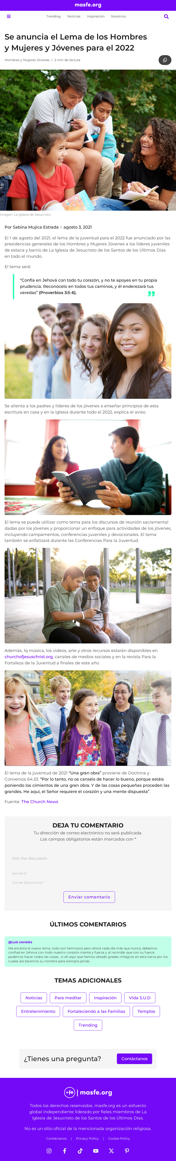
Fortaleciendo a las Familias (96, 1011)
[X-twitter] (111, 1150)
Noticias (73, 16)
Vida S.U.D (140, 997)
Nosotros (118, 16)
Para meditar (68, 997)
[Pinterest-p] (126, 1150)
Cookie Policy (119, 1138)
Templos (146, 1011)
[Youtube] (95, 1150)
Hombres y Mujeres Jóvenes (27, 60)
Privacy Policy (87, 1138)
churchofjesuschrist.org (29, 656)
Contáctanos (56, 1138)
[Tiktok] (80, 1150)
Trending (53, 16)
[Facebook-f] (64, 1150)
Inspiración (95, 16)
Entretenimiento (38, 1011)
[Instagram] (49, 1150)
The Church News (39, 801)
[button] (9, 16)
